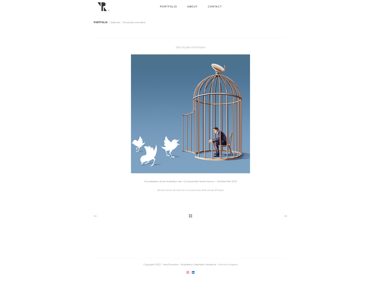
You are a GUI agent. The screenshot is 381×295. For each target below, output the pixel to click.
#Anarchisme (164, 190)
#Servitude (208, 190)
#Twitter (219, 190)
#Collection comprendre (187, 190)
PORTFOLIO (101, 22)
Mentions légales (228, 264)
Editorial (115, 22)
